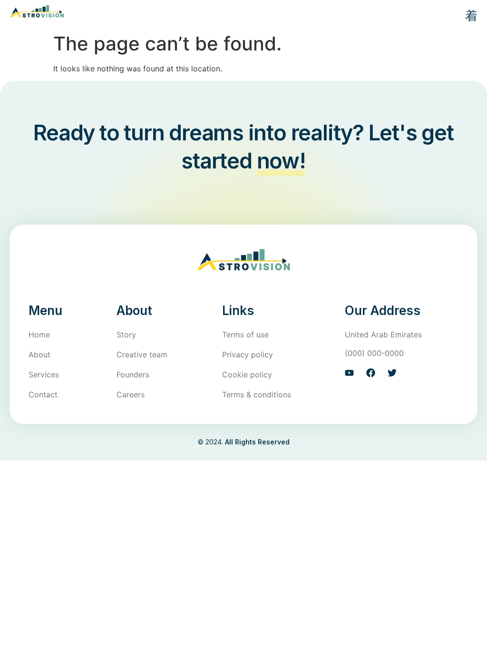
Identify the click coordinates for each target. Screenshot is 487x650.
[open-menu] (467, 16)
